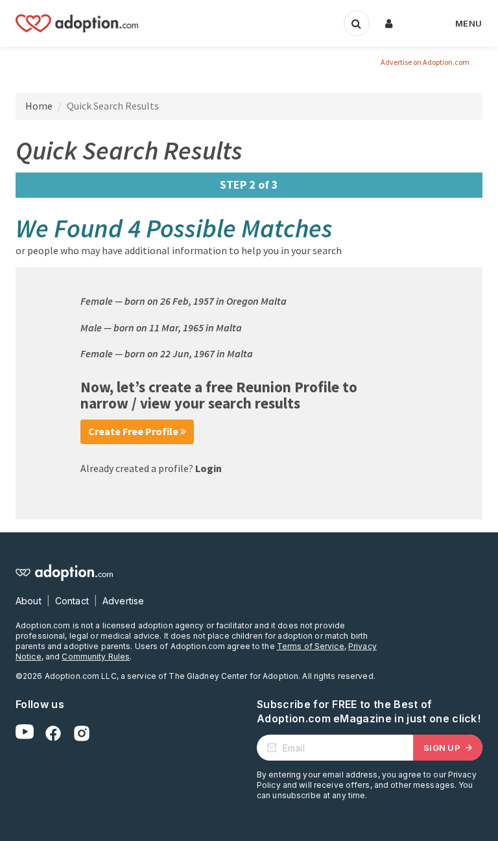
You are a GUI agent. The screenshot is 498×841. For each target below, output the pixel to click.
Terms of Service (310, 646)
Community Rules (96, 656)
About (29, 600)
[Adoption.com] (77, 23)
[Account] (389, 23)
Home (39, 105)
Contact (72, 600)
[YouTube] (25, 733)
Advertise (123, 600)
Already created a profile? (151, 468)
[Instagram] (82, 733)
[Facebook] (53, 733)
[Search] (356, 23)
